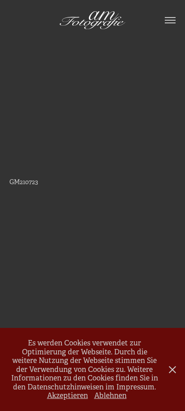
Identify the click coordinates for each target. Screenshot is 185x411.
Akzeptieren (67, 395)
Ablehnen (110, 395)
